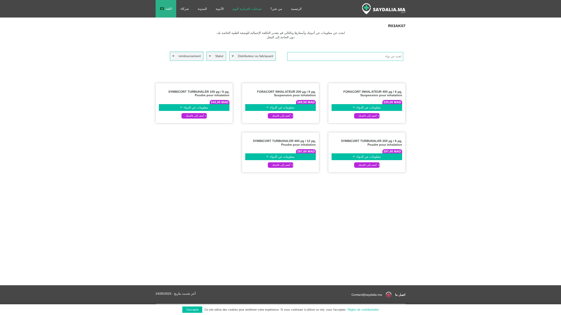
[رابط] (383, 8)
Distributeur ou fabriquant (255, 56)
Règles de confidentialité (363, 309)
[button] (367, 116)
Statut (219, 56)
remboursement (190, 56)
